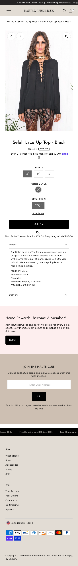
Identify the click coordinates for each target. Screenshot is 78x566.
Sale (7, 474)
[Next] (20, 36)
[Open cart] (71, 10)
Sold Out (39, 224)
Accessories (11, 464)
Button (12, 340)
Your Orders (11, 495)
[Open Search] (64, 10)
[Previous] (11, 36)
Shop (8, 460)
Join (39, 396)
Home (10, 21)
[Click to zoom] (67, 36)
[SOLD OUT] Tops (27, 21)
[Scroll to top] (70, 556)
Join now (10, 331)
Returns (9, 509)
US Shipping (12, 505)
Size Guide (38, 213)
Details (13, 244)
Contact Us (11, 500)
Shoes (8, 469)
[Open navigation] (8, 10)
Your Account (12, 491)
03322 (40, 206)
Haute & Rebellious (35, 555)
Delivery (13, 294)
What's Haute (12, 455)
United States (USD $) (22, 523)
